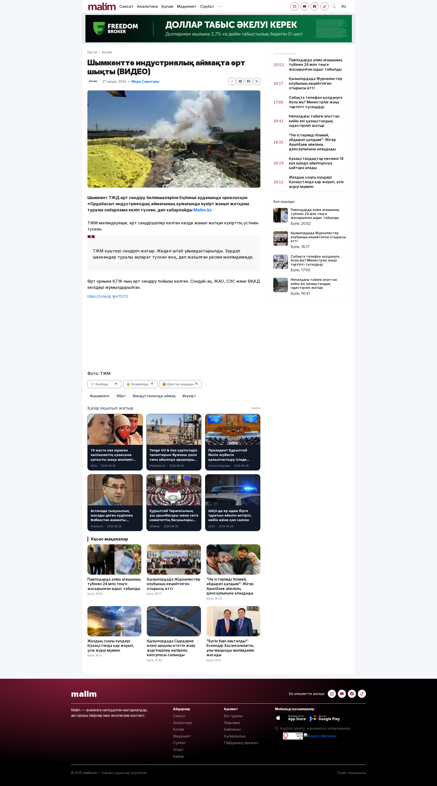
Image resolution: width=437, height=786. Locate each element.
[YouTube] (304, 6)
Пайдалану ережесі (241, 742)
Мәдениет (186, 6)
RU (343, 6)
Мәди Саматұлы (145, 81)
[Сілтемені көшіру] (232, 81)
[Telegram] (240, 81)
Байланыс (232, 729)
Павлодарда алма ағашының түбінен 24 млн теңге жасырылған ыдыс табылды (315, 65)
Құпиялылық (235, 736)
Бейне (178, 756)
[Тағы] (220, 6)
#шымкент (100, 396)
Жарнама (232, 722)
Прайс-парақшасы (351, 773)
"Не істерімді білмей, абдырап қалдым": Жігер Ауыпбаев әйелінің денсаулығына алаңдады (312, 142)
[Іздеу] (334, 6)
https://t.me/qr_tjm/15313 (107, 296)
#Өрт (121, 396)
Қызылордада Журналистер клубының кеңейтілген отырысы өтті (315, 83)
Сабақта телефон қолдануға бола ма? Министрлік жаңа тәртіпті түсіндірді (315, 102)
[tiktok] (324, 6)
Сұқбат (207, 6)
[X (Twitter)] (256, 81)
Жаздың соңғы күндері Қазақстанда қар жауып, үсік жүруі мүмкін (316, 182)
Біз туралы (233, 716)
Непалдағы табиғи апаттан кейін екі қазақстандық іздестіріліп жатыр (314, 121)
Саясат (126, 6)
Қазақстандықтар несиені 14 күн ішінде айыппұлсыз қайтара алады (316, 163)
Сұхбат (179, 742)
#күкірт (189, 396)
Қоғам (167, 6)
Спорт (178, 749)
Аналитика (147, 6)
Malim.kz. (203, 209)
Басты (92, 52)
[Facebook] (314, 6)
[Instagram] (294, 6)
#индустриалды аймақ (154, 396)
